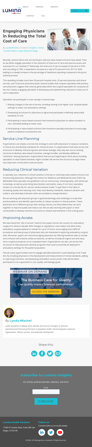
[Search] (86, 11)
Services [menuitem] (39, 7)
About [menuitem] (26, 7)
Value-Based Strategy (28, 51)
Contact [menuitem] (30, 16)
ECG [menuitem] (43, 16)
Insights (33, 47)
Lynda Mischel (12, 47)
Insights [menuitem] (54, 7)
